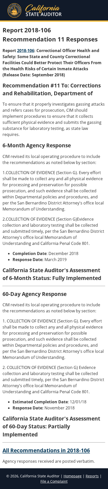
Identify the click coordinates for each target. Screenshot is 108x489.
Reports (92, 476)
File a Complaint (54, 481)
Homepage (73, 476)
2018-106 (25, 50)
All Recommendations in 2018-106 (46, 450)
